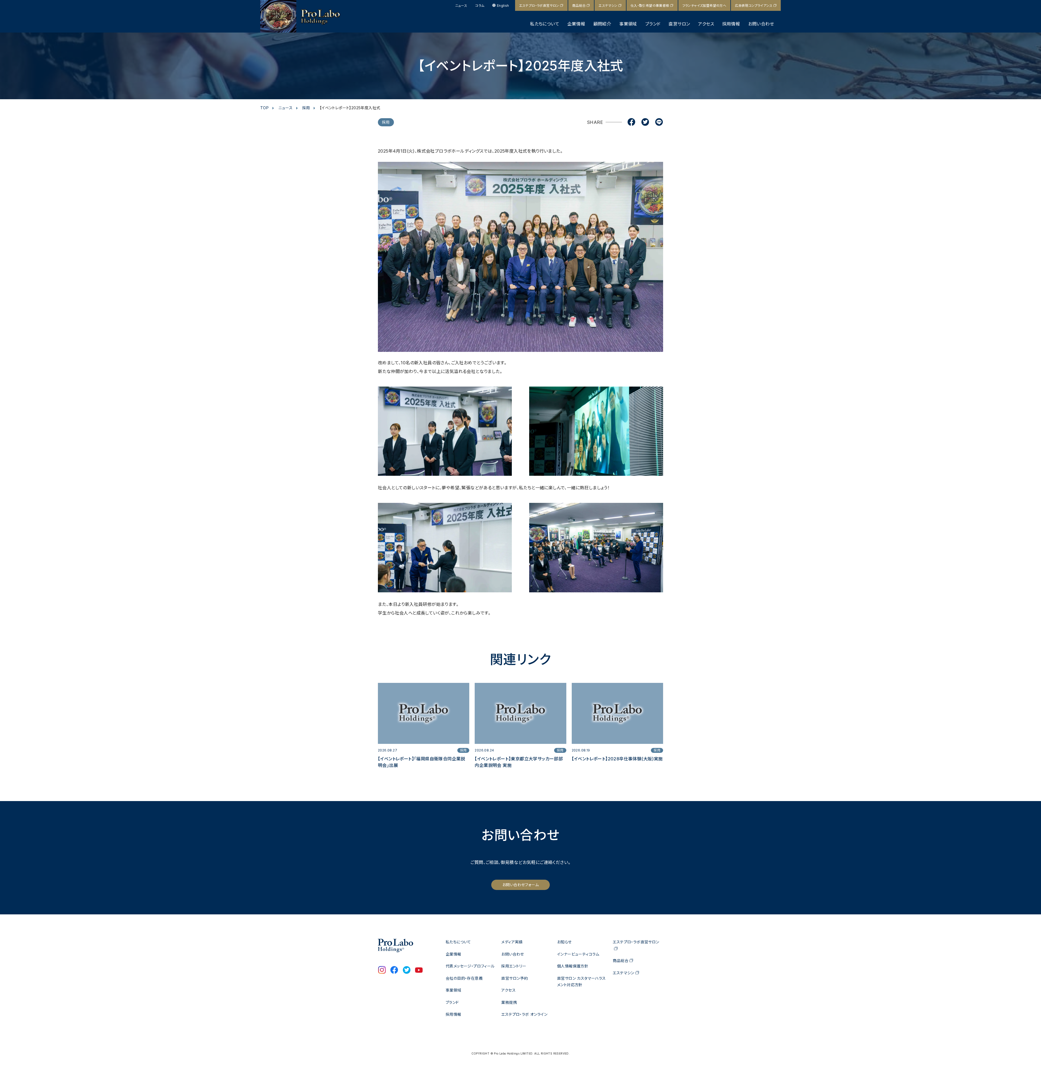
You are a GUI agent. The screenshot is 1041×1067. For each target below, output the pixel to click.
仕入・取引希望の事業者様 (650, 6)
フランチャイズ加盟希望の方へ (704, 6)
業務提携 (509, 1002)
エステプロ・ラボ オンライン (524, 1014)
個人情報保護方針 (572, 966)
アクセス (706, 24)
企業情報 (576, 24)
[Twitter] (645, 122)
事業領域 (628, 24)
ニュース (461, 6)
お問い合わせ (761, 24)
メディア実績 (511, 942)
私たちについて (544, 24)
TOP (264, 107)
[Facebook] (631, 122)
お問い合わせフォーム (520, 884)
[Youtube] (419, 970)
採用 (306, 107)
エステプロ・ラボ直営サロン (539, 6)
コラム (479, 6)
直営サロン (679, 24)
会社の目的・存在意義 (464, 978)
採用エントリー (513, 966)
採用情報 (731, 24)
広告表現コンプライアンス (753, 6)
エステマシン (608, 6)
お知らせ (564, 942)
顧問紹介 (602, 24)
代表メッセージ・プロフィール (470, 966)
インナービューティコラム (578, 954)
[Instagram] (382, 970)
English (503, 6)
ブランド (653, 24)
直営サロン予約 (514, 978)
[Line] (659, 122)
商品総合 (579, 6)
